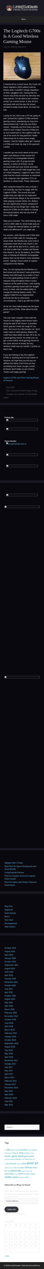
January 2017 (10, 1084)
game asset (17, 1156)
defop (21, 1153)
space (23, 1171)
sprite (16, 1174)
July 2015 (9, 1101)
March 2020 (9, 1009)
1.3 (5, 1150)
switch (20, 1174)
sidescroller (15, 1170)
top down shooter (29, 1174)
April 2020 (9, 1006)
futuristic (8, 1156)
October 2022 (10, 962)
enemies (27, 1153)
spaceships (9, 1174)
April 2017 (9, 1074)
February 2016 (11, 1098)
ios (34, 1159)
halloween (18, 1159)
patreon (19, 1163)
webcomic (22, 1177)
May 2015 (9, 1105)
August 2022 (10, 968)
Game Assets (10, 913)
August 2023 (10, 951)
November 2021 (11, 982)
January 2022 (10, 979)
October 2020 (10, 996)
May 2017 (9, 1071)
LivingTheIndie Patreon (14, 873)
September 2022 (11, 965)
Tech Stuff (10, 387)
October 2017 (10, 1064)
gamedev (7, 1159)
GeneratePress (34, 1265)
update (8, 1177)
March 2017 (9, 1077)
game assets (29, 1156)
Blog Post (9, 906)
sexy (22, 1167)
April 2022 (9, 975)
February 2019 (11, 1033)
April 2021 (9, 992)
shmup (28, 1167)
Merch (7, 917)
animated (16, 1150)
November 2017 (11, 1060)
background (8, 1153)
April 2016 (9, 1094)
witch (27, 1177)
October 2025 (10, 948)
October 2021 (10, 985)
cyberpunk (15, 1153)
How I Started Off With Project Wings (21, 391)
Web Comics (10, 927)
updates (15, 1177)
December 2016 (11, 1088)
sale (14, 1167)
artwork (34, 1150)
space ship (29, 1171)
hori (23, 1159)
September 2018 (11, 1043)
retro (11, 1167)
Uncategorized (11, 923)
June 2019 (9, 1023)
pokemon (7, 1167)
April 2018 (9, 1057)
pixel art (32, 1163)
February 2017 (11, 1081)
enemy (32, 1153)
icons (30, 1159)
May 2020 (9, 1003)
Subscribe (11, 1209)
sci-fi (18, 1167)
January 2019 (10, 1037)
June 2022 (9, 972)
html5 (26, 1159)
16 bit (12, 1150)
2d (8, 1149)
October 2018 (10, 1040)
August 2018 (10, 1047)
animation (24, 1150)
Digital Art (9, 910)
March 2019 (9, 1030)
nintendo (12, 1163)
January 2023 (10, 958)
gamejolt (12, 1159)
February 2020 (11, 1013)
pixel (24, 1163)
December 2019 (11, 1016)
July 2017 (9, 1067)
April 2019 (9, 1026)
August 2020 (10, 999)
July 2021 (9, 989)
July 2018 (9, 1050)
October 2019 (10, 1019)
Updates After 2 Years (14, 863)
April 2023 (9, 955)
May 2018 (9, 1054)
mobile (7, 1164)
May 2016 (9, 1091)
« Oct (7, 1256)
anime (29, 1150)
